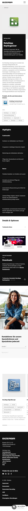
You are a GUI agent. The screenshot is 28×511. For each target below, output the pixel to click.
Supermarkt (16, 118)
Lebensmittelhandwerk (9, 115)
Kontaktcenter (6, 459)
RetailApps (6, 113)
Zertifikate (5, 495)
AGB (3, 492)
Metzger (20, 120)
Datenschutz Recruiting (8, 489)
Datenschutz (5, 486)
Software (6, 7)
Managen (13, 120)
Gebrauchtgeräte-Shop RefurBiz (11, 455)
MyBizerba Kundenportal (9, 454)
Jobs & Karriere (6, 461)
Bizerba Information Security (10, 457)
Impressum (5, 483)
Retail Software (7, 118)
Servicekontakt (6, 452)
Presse (4, 463)
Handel (13, 113)
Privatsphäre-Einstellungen (9, 498)
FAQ (3, 464)
